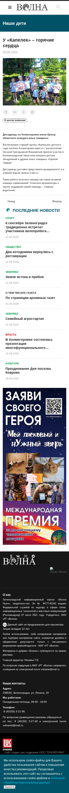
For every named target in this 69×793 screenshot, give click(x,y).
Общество (13, 246)
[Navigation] (10, 7)
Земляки (12, 271)
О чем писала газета (21, 292)
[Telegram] (32, 112)
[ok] (11, 556)
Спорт (10, 218)
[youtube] (26, 556)
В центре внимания (14, 120)
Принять (9, 787)
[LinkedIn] (6, 112)
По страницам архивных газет (30, 298)
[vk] (18, 556)
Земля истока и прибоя (25, 277)
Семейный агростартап (25, 319)
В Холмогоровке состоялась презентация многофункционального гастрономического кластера (29, 345)
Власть (11, 334)
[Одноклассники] (23, 112)
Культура (12, 363)
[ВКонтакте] (15, 112)
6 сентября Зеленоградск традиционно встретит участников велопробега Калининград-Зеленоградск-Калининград (29, 231)
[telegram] (33, 556)
